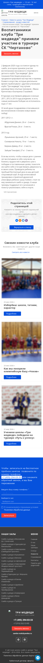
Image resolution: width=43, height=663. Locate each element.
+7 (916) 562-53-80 (21, 623)
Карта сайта (34, 655)
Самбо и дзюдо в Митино (11, 558)
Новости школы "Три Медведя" (22, 20)
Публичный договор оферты (21, 661)
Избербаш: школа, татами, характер (20, 306)
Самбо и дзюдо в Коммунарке (13, 593)
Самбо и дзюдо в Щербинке (12, 585)
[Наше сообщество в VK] (24, 639)
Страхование (36, 557)
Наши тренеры (34, 546)
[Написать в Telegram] (38, 658)
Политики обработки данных (17, 510)
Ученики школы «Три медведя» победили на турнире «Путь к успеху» (19, 435)
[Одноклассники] (20, 220)
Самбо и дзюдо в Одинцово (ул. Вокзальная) (13, 545)
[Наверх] (4, 659)
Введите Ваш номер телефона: (15, 489)
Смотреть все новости (21, 252)
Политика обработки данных (16, 655)
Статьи (33, 551)
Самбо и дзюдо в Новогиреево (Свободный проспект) (13, 550)
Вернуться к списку (22, 227)
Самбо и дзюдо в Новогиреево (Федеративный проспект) (13, 565)
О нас (33, 542)
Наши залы (8, 534)
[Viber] (26, 220)
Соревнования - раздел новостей (16, 22)
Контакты (34, 560)
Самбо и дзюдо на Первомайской (8, 570)
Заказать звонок (11, 53)
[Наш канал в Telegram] (18, 639)
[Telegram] (23, 220)
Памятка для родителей (36, 564)
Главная (4, 20)
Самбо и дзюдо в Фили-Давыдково (10, 597)
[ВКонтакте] (16, 220)
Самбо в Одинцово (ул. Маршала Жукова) (14, 575)
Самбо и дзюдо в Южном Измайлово (11, 580)
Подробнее (11, 313)
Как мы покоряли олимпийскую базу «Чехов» (21, 370)
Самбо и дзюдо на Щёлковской (13, 561)
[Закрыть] (41, 4)
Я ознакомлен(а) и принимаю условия (21, 508)
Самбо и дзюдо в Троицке (11, 601)
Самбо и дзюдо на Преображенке (8, 589)
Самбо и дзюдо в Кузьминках (12, 555)
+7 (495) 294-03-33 (11, 477)
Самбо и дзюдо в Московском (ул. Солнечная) (13, 540)
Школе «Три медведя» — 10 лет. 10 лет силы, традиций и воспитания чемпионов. (20, 4)
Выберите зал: (7, 498)
